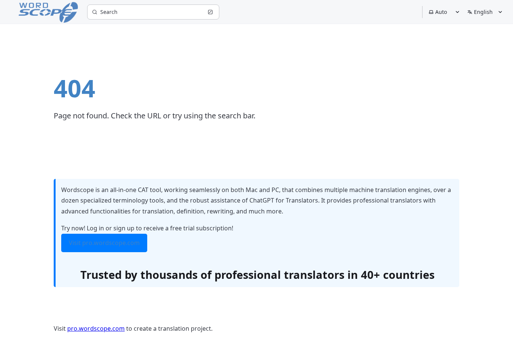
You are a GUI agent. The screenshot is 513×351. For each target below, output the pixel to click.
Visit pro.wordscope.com (104, 243)
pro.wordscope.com (96, 328)
